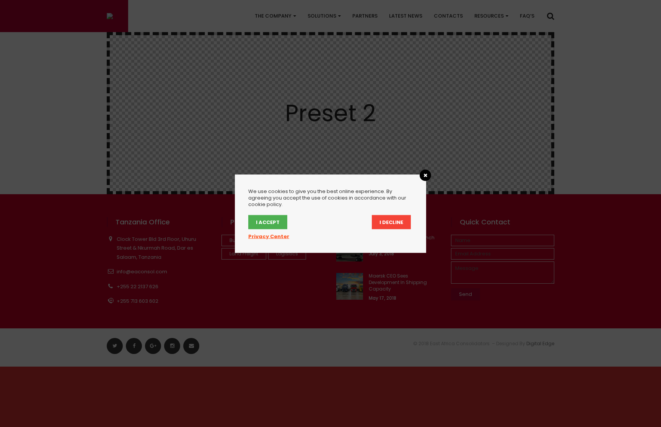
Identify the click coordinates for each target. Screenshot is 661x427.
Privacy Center (268, 236)
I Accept (268, 222)
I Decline (391, 222)
